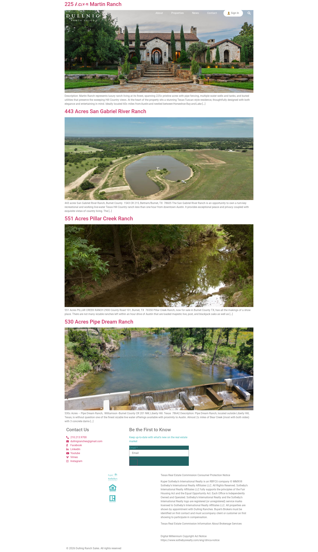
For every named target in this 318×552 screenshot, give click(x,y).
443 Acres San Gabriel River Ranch (105, 111)
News (195, 13)
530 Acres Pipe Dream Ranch (99, 322)
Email (133, 447)
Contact (212, 13)
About (159, 13)
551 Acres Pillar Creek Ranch (99, 218)
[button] (249, 13)
